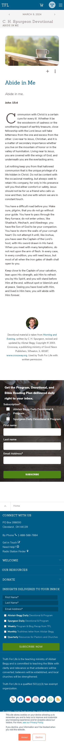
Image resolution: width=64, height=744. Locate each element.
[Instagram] (35, 699)
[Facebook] (20, 699)
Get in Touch (10, 542)
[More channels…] (58, 699)
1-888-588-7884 (28, 535)
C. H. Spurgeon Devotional (28, 22)
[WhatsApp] (50, 699)
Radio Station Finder (14, 551)
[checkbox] (32, 414)
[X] (13, 699)
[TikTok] (43, 699)
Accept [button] (24, 737)
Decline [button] (39, 737)
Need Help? (10, 547)
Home (16, 505)
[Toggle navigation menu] (60, 5)
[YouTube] (28, 699)
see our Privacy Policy (33, 722)
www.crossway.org (16, 355)
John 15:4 (11, 103)
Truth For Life (5, 4)
